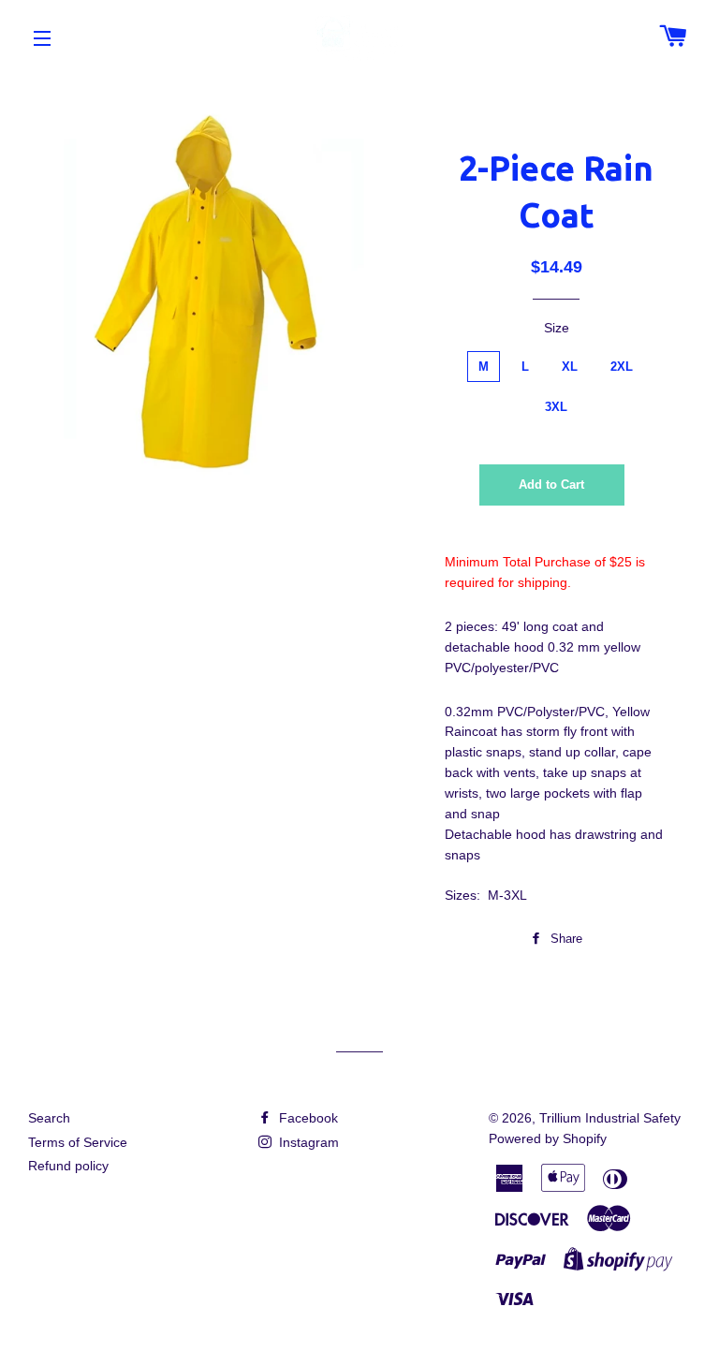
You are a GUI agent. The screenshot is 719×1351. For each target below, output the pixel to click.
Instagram (307, 1142)
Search (49, 1117)
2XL (621, 367)
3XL (556, 407)
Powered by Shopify (548, 1138)
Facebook (306, 1117)
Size (556, 327)
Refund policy (68, 1165)
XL (570, 367)
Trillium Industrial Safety (610, 1117)
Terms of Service (77, 1142)
